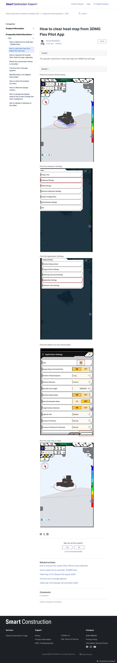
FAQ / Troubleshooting (44, 643)
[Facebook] (41, 534)
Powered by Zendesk (107, 661)
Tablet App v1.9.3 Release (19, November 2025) (59, 583)
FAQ (66, 14)
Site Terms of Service (70, 639)
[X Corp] (44, 534)
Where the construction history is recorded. (21, 63)
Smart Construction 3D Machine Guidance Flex (22, 14)
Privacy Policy (91, 639)
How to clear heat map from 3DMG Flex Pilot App (19, 49)
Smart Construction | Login (17, 636)
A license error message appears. (18, 69)
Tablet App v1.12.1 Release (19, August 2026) (57, 574)
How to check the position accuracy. (19, 82)
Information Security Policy (97, 643)
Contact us (65, 635)
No (79, 547)
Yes (67, 547)
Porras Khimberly (53, 41)
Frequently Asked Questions (52, 14)
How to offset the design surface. (18, 89)
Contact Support (77, 4)
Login (88, 4)
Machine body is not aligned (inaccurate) (20, 76)
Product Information (43, 639)
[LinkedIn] (47, 534)
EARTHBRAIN (91, 636)
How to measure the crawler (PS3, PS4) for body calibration (21, 56)
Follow (102, 41)
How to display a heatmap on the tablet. (20, 104)
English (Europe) (102, 4)
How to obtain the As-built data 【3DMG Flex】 (21, 43)
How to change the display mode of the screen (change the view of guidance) (21, 96)
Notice (37, 636)
